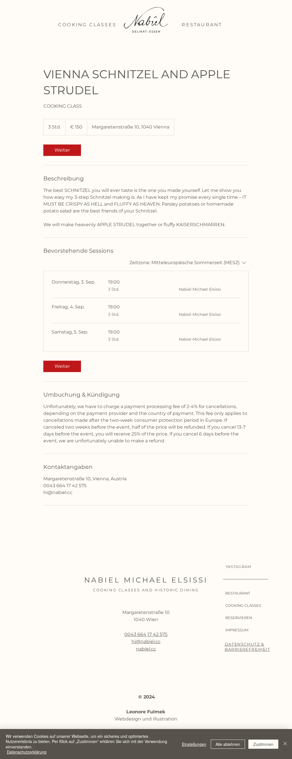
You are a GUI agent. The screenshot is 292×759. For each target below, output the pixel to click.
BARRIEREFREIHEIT (247, 649)
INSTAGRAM (239, 567)
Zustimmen (263, 744)
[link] (62, 150)
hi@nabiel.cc (146, 641)
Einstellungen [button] (194, 744)
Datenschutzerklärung (26, 752)
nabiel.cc (146, 649)
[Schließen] (285, 744)
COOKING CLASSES (243, 605)
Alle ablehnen (228, 744)
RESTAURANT (237, 593)
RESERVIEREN (238, 618)
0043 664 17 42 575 (145, 634)
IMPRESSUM (236, 630)
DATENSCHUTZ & (244, 644)
